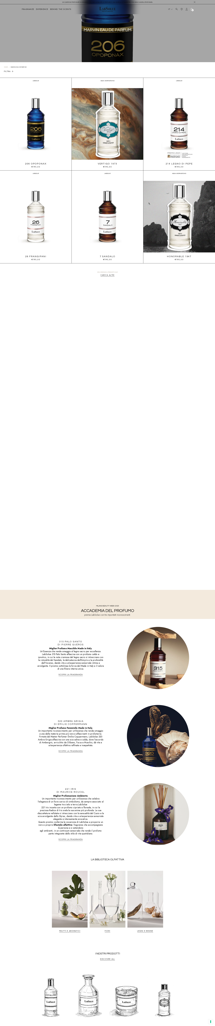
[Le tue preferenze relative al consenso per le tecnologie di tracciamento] (210, 1021)
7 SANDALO (107, 256)
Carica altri (108, 275)
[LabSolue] (107, 9)
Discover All (107, 959)
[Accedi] (186, 9)
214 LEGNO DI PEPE (179, 164)
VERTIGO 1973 (107, 164)
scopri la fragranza (71, 674)
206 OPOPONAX (36, 164)
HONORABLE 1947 (179, 256)
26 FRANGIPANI (35, 256)
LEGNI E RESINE (145, 931)
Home (6, 67)
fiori (107, 931)
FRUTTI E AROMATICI (69, 931)
